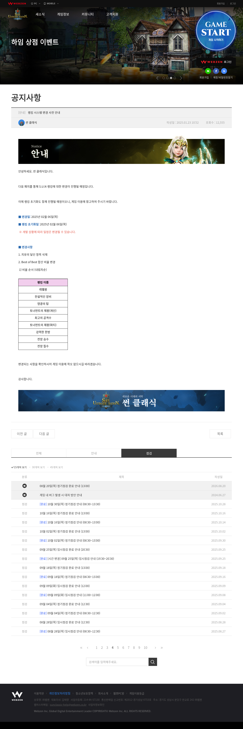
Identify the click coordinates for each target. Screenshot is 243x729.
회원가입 (221, 3)
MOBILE (51, 3)
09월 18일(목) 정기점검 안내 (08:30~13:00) (70, 577)
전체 (39, 453)
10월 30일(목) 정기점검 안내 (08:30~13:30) (70, 504)
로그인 (233, 3)
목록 (220, 433)
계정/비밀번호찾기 (223, 77)
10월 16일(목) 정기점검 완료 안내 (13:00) (65, 513)
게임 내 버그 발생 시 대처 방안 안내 (61, 495)
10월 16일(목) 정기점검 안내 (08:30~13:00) (70, 522)
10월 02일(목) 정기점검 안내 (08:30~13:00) (70, 540)
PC (35, 3)
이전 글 (22, 433)
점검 (149, 453)
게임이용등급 (136, 693)
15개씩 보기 (20, 467)
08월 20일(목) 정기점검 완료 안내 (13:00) (65, 486)
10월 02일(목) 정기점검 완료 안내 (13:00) (65, 531)
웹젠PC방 (118, 693)
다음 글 (44, 433)
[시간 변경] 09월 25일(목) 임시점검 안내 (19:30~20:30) (77, 558)
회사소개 (103, 693)
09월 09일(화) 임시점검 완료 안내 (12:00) (65, 586)
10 (145, 647)
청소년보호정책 (84, 693)
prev (157, 78)
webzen (17, 3)
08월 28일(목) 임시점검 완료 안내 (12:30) (65, 622)
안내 (94, 453)
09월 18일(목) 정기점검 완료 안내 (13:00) (65, 567)
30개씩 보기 (38, 467)
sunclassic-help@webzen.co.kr (68, 704)
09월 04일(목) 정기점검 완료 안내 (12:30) (65, 604)
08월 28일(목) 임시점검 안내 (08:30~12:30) (70, 631)
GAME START (215, 30)
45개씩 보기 (56, 467)
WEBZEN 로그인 (216, 62)
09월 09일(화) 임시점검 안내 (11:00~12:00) (70, 595)
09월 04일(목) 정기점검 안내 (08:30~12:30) (70, 613)
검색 (153, 662)
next (181, 78)
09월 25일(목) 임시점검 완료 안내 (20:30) (65, 549)
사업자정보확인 (96, 704)
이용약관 (39, 693)
